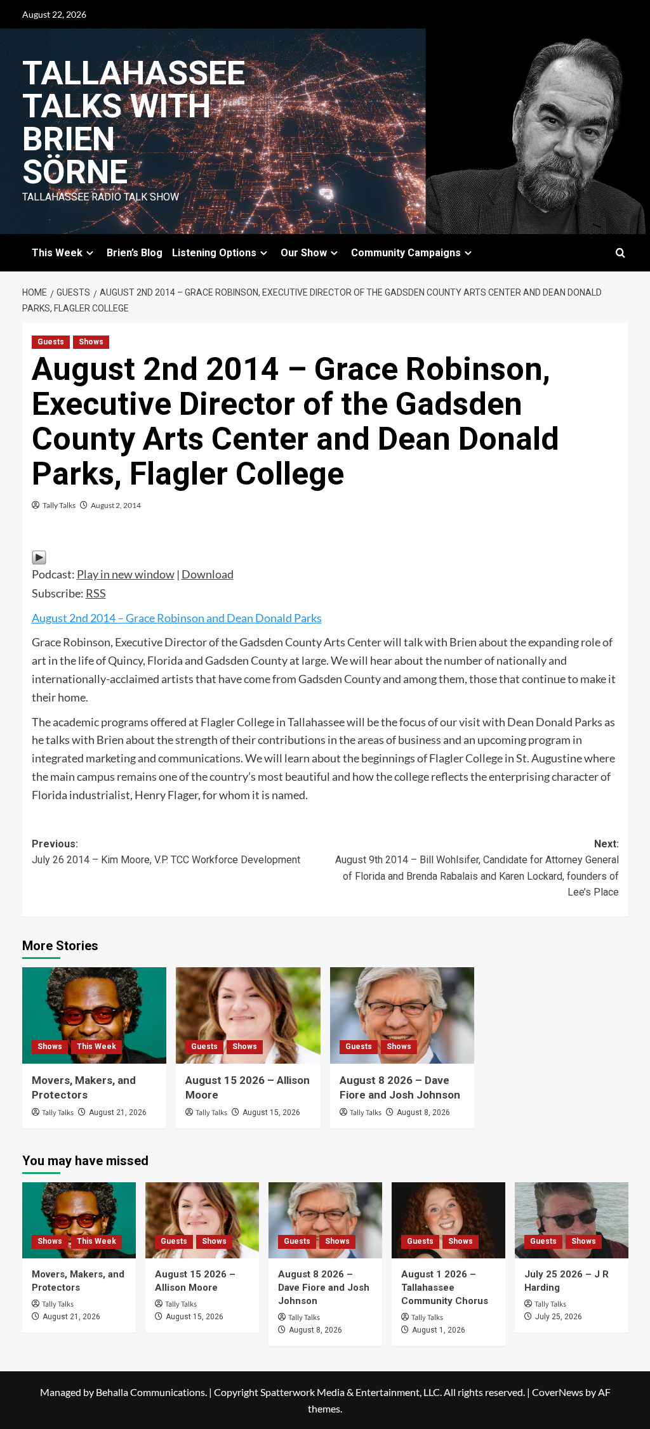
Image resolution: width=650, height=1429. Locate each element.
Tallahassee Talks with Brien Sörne (133, 123)
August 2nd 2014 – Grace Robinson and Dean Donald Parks (177, 618)
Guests (50, 341)
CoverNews (557, 1392)
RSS (96, 593)
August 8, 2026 (423, 1112)
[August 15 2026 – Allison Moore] (248, 1015)
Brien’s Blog (134, 253)
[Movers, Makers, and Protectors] (94, 1015)
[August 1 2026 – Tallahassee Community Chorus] (448, 1220)
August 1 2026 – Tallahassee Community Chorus (444, 1288)
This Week (96, 1046)
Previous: (166, 852)
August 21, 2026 (118, 1112)
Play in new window (126, 574)
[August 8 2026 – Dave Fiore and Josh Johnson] (402, 1015)
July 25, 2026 (558, 1316)
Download (208, 574)
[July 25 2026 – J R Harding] (571, 1220)
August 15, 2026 (271, 1112)
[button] (620, 253)
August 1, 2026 (438, 1330)
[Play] (39, 556)
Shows (91, 341)
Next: (477, 868)
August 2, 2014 (116, 505)
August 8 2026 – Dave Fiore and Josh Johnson (323, 1288)
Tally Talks (59, 505)
